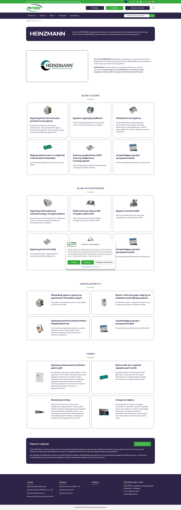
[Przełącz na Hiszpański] (149, 1)
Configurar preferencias (104, 262)
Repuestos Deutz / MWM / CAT (69, 486)
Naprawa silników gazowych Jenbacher (40, 496)
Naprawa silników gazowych (36, 486)
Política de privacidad (87, 266)
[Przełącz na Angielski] (146, 1)
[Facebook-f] (130, 1)
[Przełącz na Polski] (153, 1)
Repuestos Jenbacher (66, 490)
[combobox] (136, 15)
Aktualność (63, 15)
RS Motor (31, 15)
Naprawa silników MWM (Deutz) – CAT (40, 490)
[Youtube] (140, 1)
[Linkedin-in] (137, 1)
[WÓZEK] (153, 7)
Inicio (28, 21)
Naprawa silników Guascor (36, 493)
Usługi (42, 15)
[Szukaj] (152, 15)
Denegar (87, 262)
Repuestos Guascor (66, 493)
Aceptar (74, 262)
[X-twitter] (134, 1)
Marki (51, 15)
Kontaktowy (74, 15)
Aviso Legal (97, 266)
